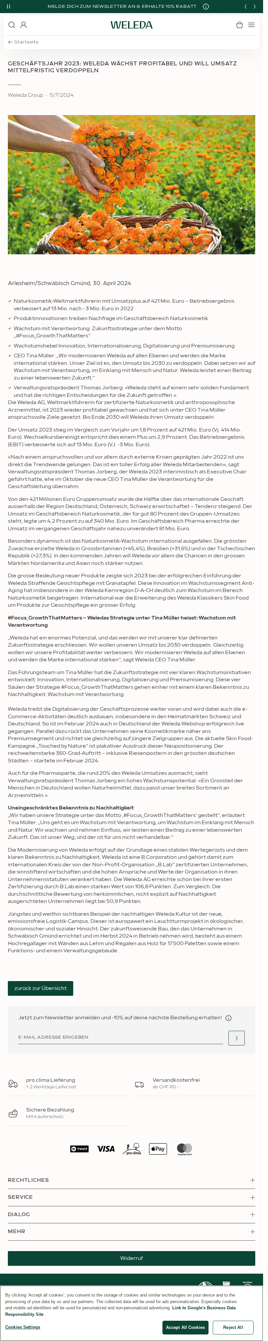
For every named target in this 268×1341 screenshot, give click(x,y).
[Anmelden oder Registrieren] (23, 25)
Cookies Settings (22, 1327)
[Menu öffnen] (251, 25)
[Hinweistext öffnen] (228, 1018)
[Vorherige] (245, 6)
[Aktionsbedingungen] (204, 6)
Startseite (26, 42)
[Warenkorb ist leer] (239, 25)
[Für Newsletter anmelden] (236, 1038)
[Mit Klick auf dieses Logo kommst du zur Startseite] (132, 24)
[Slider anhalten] (8, 6)
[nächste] (254, 6)
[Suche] (12, 25)
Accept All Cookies (185, 1327)
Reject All (233, 1327)
